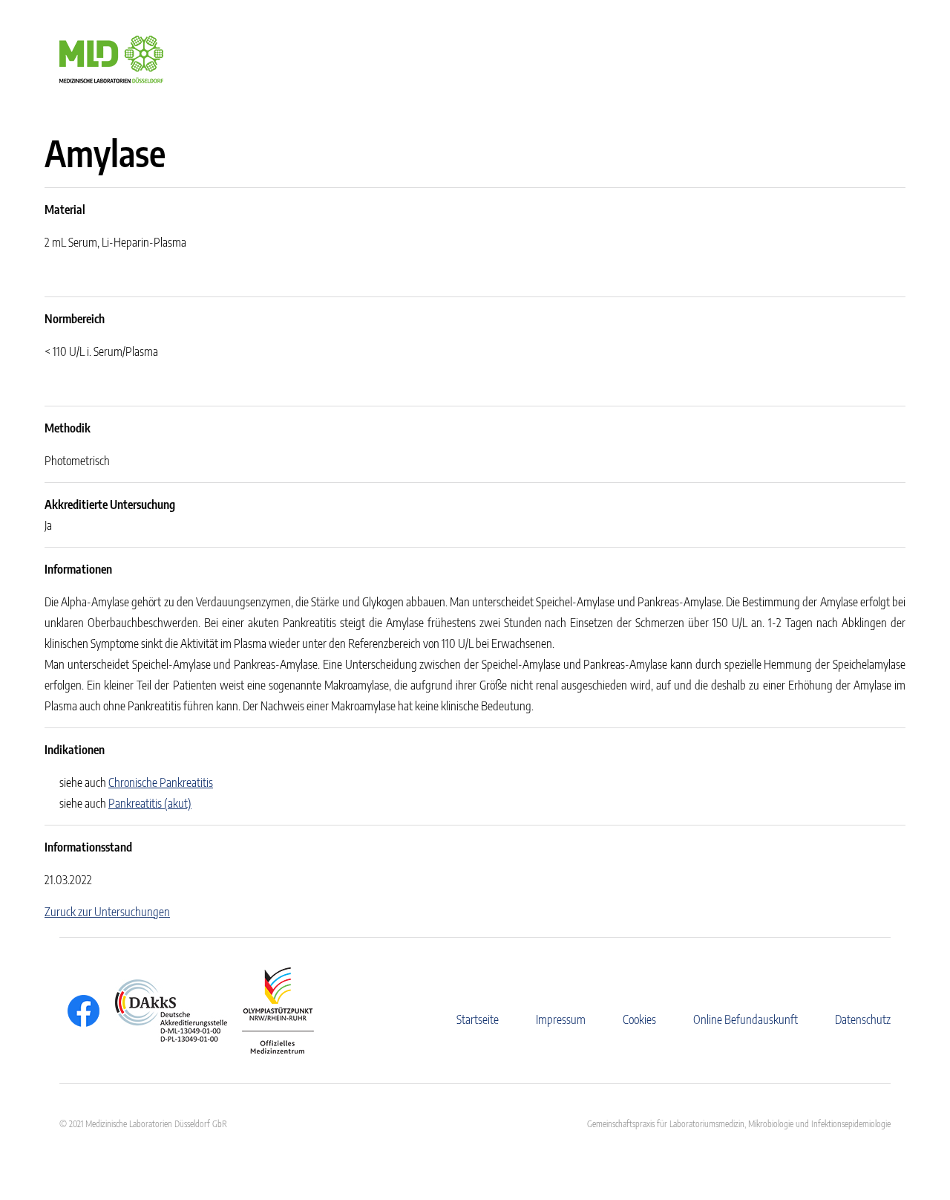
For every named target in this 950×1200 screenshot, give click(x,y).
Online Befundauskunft (745, 1019)
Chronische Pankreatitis (160, 782)
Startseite (477, 1019)
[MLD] (111, 58)
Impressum (561, 1019)
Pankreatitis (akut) (149, 803)
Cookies (639, 1019)
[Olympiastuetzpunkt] (270, 1010)
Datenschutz (863, 1019)
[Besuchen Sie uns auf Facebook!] (79, 1011)
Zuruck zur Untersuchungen (107, 911)
